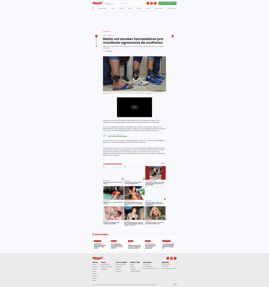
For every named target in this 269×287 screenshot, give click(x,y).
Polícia (108, 31)
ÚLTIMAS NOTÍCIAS (102, 8)
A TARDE (132, 266)
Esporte (94, 269)
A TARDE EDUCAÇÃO (135, 271)
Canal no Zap (119, 266)
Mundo (94, 278)
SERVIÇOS (148, 8)
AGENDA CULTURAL (159, 8)
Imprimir (172, 37)
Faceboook (118, 271)
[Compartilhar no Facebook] (96, 42)
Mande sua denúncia (121, 264)
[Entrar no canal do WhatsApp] (105, 136)
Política (94, 271)
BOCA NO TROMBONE (172, 8)
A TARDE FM (133, 269)
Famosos (94, 266)
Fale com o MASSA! (121, 262)
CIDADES (121, 8)
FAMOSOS (139, 8)
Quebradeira (104, 269)
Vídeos (94, 280)
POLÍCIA (113, 8)
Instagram (118, 269)
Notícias (95, 262)
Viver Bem (94, 276)
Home (104, 31)
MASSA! (132, 264)
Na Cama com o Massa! (107, 266)
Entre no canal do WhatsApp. (117, 136)
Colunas (103, 262)
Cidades (94, 273)
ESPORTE (130, 8)
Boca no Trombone (105, 264)
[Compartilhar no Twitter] (96, 44)
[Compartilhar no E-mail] (96, 46)
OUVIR (96, 37)
